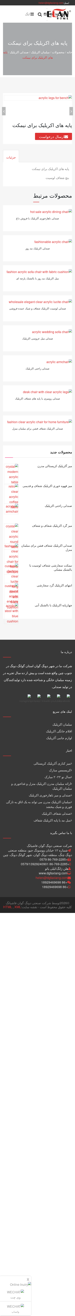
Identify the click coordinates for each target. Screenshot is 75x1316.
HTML (7, 907)
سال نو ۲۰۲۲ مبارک (58, 777)
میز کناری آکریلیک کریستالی (52, 763)
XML (17, 907)
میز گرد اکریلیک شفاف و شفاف (52, 525)
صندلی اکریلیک (19, 52)
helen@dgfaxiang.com (51, 2)
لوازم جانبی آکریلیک (59, 738)
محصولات (58, 52)
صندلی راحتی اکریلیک (58, 505)
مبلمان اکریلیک (40, 52)
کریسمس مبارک (60, 770)
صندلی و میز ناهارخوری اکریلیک (50, 795)
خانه (69, 52)
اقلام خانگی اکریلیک (59, 731)
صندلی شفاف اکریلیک (56, 813)
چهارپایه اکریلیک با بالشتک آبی (53, 605)
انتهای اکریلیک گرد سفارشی (54, 585)
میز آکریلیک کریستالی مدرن (54, 466)
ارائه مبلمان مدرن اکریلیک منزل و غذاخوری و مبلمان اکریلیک (41, 786)
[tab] (11, 156)
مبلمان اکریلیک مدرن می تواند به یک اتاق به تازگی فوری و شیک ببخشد (39, 804)
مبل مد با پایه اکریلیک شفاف (52, 820)
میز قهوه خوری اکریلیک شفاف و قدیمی (47, 486)
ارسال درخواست (51, 136)
